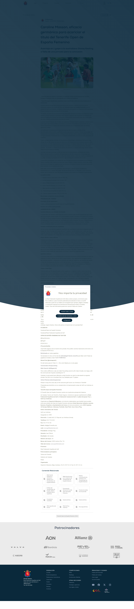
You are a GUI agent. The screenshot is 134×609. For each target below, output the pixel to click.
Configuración (67, 320)
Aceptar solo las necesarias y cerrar (67, 316)
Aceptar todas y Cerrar (67, 311)
